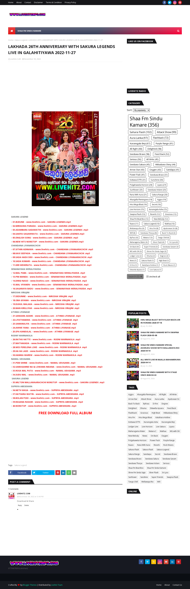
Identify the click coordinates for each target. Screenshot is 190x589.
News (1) (133, 260)
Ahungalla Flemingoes (146, 394)
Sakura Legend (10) (152, 223)
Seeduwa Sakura (152, 458)
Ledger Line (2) (135, 256)
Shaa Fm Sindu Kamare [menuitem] (29, 30)
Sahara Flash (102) (141, 132)
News (144, 436)
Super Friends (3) (150, 247)
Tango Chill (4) (163, 237)
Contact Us (177, 585)
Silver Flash (153, 472)
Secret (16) (156, 204)
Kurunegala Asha (151, 422)
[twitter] (169, 2)
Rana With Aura (143, 445)
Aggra (130, 394)
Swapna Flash (172, 477)
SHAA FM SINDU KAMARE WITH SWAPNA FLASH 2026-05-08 (160, 334)
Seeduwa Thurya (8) (148, 233)
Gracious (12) (170, 214)
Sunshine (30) (157, 179)
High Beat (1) (164, 260)
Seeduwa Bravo (134, 458)
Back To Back (134, 403)
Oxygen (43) (155, 169)
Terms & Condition (54, 2)
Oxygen (165, 436)
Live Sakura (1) (155, 270)
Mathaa (163, 431)
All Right (162, 394)
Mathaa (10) (170, 223)
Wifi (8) (132, 233)
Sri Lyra (165, 472)
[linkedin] (172, 561)
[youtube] (166, 561)
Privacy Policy (70, 2)
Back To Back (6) (168, 233)
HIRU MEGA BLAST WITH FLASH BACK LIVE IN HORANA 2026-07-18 (160, 321)
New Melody (133, 436)
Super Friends (157, 477)
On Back (154, 436)
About (19, 2)
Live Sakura (161, 426)
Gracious (144, 413)
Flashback (132, 413)
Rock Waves (168, 445)
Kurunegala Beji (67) (140, 143)
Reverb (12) (155, 214)
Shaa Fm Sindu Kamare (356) (146, 121)
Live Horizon (147, 426)
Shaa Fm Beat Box (135, 468)
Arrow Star (132, 399)
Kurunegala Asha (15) (158, 209)
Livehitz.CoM (15, 59)
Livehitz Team (56, 585)
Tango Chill (133, 481)
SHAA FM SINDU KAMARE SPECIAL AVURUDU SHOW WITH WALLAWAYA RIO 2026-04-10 (160, 348)
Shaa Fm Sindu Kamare (156, 468)
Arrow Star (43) (137, 169)
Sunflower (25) (136, 190)
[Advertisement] (65, 85)
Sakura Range (134, 454)
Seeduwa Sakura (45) (140, 164)
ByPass (146, 403)
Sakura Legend (21, 40)
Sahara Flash (133, 449)
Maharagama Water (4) (139, 242)
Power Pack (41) (137, 174)
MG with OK (175, 431)
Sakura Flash (148, 449)
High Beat (156, 413)
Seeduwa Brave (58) (139, 154)
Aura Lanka (159, 399)
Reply (20, 505)
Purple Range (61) (164, 143)
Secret (157, 454)
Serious (166, 463)
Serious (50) (135, 159)
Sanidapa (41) (172, 169)
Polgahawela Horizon (137, 440)
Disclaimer (38, 2)
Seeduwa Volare (152, 463)
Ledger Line (133, 426)
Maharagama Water (136, 431)
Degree (165, 403)
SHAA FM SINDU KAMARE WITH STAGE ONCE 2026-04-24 (159, 373)
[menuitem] (11, 30)
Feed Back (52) (162, 154)
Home (10, 2)
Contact (27, 2)
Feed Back (171, 408)
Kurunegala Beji (168, 422)
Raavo (131, 445)
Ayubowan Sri (173, 399)
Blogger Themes (30, 585)
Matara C (152, 431)
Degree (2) (164, 256)
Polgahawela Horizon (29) (141, 184)
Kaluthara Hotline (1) (150, 265)
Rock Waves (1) (169, 265)
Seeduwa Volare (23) (157, 190)
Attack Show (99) (166, 132)
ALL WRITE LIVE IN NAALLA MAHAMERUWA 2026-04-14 (160, 361)
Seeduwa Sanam (169, 458)
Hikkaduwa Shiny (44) (165, 164)
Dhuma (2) (151, 256)
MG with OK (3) (135, 251)
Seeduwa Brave (170, 454)
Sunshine (144, 477)
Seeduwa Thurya (135, 463)
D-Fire (155, 403)
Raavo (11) (134, 223)
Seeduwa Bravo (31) (158, 174)
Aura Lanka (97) (139, 138)
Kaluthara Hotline (163, 417)
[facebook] (164, 2)
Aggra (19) (161, 199)
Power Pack (155, 440)
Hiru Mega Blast (145, 417)
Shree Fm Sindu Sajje (136, 472)
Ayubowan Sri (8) (170, 228)
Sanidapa (147, 454)
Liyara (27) (161, 184)
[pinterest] (180, 2)
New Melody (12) (161, 219)
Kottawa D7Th (134, 422)
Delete (26, 505)
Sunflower (132, 477)
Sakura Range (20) (159, 194)
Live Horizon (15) (137, 209)
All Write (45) (152, 159)
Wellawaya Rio (147, 481)
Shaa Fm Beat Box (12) (139, 219)
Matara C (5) (148, 237)
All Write (173, 394)
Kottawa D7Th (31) (137, 179)
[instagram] (175, 2)
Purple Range (169, 440)
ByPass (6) (134, 237)
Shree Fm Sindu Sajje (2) (156, 251)
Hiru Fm (131, 417)
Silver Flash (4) (158, 242)
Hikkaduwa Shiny (171, 413)
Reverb (157, 445)
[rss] (153, 561)
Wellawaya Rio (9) (137, 228)
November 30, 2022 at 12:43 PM (31, 496)
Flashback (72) (160, 137)
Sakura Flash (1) (147, 260)
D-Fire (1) (133, 265)
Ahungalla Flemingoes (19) (141, 199)
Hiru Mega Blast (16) (138, 204)
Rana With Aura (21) (138, 194)
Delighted (132, 408)
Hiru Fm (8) (153, 228)
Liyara (171, 426)
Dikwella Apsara (157, 408)
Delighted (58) (154, 148)
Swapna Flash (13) (137, 214)
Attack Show (146, 399)
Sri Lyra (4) (173, 242)
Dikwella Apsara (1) (137, 270)
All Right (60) (136, 148)
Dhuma (143, 408)
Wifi (158, 481)
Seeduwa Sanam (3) (170, 247)
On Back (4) (134, 247)
